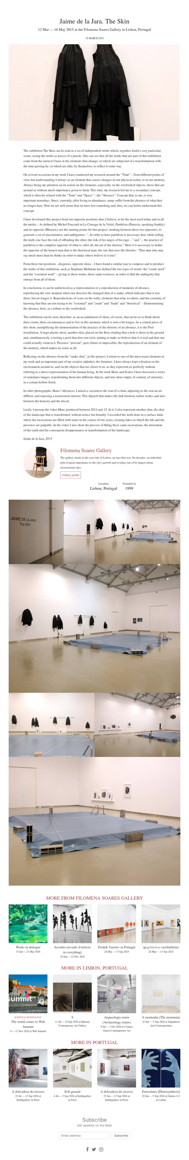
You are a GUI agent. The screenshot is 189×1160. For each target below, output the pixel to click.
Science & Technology (28, 1017)
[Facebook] (87, 1149)
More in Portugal (94, 1042)
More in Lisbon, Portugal (94, 968)
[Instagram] (101, 1149)
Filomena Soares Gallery (86, 450)
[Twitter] (94, 1149)
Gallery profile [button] (70, 475)
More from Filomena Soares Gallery (94, 898)
